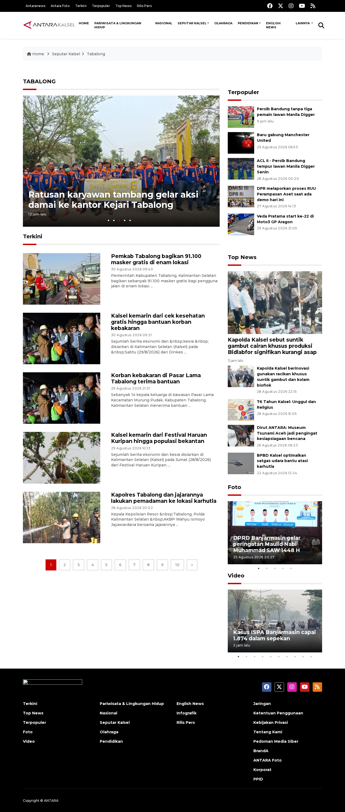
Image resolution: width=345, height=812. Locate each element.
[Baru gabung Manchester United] (241, 142)
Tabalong (96, 53)
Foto (234, 487)
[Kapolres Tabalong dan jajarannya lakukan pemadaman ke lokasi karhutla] (61, 516)
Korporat (262, 769)
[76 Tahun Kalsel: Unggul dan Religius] (241, 409)
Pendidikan (248, 23)
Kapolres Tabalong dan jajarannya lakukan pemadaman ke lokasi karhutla (163, 497)
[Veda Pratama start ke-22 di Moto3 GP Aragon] (241, 223)
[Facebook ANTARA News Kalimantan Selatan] (269, 5)
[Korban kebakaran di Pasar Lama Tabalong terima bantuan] (61, 397)
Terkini (81, 6)
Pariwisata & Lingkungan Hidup (117, 25)
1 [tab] (108, 220)
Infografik (186, 713)
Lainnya (303, 23)
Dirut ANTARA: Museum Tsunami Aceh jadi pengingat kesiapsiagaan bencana (287, 433)
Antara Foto (60, 6)
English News (273, 25)
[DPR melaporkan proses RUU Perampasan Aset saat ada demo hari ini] (241, 196)
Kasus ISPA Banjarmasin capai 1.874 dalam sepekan (274, 635)
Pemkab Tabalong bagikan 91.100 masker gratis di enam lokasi (156, 259)
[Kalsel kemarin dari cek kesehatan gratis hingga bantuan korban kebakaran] (61, 338)
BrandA (260, 750)
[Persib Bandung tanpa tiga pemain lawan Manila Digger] (241, 116)
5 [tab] (130, 220)
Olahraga (223, 23)
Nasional (163, 23)
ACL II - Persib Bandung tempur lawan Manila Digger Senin (286, 166)
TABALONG (39, 81)
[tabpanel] (121, 161)
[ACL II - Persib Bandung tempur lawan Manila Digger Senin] (241, 168)
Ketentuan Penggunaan (278, 713)
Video (236, 575)
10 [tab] (311, 656)
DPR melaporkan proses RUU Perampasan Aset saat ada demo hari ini (286, 194)
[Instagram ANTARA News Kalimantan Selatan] (291, 5)
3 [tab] (119, 220)
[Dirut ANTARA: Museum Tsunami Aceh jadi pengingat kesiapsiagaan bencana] (241, 435)
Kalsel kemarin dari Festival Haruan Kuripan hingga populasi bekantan (159, 438)
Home (84, 23)
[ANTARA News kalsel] (49, 25)
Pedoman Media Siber (275, 741)
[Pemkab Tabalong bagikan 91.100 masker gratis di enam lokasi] (61, 278)
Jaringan (262, 703)
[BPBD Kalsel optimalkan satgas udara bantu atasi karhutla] (241, 463)
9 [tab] (303, 656)
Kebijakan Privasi (270, 722)
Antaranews (35, 6)
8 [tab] (295, 656)
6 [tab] (279, 656)
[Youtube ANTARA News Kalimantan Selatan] (302, 5)
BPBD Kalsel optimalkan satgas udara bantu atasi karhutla (282, 461)
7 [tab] (287, 656)
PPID (258, 779)
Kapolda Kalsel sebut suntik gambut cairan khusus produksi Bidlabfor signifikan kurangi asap (272, 345)
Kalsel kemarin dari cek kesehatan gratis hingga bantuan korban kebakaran (158, 321)
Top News (123, 6)
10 (177, 564)
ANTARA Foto (267, 760)
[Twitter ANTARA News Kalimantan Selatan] (280, 5)
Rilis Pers (144, 6)
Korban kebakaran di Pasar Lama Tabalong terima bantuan (156, 378)
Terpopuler (101, 6)
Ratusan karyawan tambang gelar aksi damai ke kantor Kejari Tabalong (113, 199)
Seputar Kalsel (192, 23)
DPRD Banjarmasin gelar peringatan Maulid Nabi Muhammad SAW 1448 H (267, 544)
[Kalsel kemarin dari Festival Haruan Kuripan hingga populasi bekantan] (61, 457)
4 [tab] (124, 220)
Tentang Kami (267, 732)
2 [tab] (114, 220)
